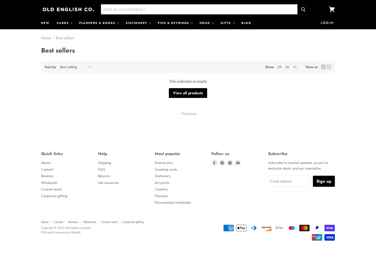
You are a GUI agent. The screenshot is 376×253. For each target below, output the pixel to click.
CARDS (63, 23)
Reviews (47, 176)
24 (280, 67)
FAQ (101, 169)
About (46, 162)
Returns (104, 176)
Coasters (161, 189)
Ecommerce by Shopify (66, 232)
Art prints (162, 182)
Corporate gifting (54, 196)
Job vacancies (108, 182)
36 (287, 67)
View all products (188, 93)
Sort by (50, 67)
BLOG (246, 23)
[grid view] (323, 67)
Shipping (104, 162)
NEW (45, 23)
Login (327, 22)
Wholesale (49, 182)
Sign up (323, 181)
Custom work (51, 189)
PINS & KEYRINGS (174, 23)
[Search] (303, 9)
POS (44, 232)
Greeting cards (166, 169)
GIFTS (226, 23)
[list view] (329, 67)
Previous (188, 113)
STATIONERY (137, 23)
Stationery (163, 176)
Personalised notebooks (173, 202)
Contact (47, 169)
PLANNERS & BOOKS (98, 23)
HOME (206, 23)
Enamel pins (164, 162)
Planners (161, 196)
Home (46, 38)
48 (295, 67)
